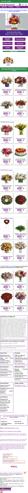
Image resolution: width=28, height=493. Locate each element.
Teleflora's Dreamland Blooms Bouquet (7, 90)
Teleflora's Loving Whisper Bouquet (20, 256)
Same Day (4, 6)
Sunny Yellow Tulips (20, 138)
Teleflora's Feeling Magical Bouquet (7, 159)
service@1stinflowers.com (18, 462)
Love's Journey (6, 112)
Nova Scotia (16, 428)
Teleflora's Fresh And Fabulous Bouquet (7, 186)
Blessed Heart (7, 234)
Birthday (11, 6)
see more (12, 122)
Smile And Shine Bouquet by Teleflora (21, 306)
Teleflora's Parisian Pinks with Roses (7, 285)
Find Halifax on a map (20, 385)
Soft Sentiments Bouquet (7, 256)
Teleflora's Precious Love (7, 306)
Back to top (4, 418)
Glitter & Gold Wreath (7, 208)
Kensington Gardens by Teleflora (20, 285)
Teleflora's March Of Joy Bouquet (20, 111)
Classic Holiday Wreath (20, 208)
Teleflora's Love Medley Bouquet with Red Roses (20, 90)
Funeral (18, 6)
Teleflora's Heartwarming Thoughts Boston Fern (20, 234)
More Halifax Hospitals (20, 363)
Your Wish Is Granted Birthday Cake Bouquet (20, 159)
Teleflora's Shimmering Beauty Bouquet (6, 138)
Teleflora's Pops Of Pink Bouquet (20, 186)
